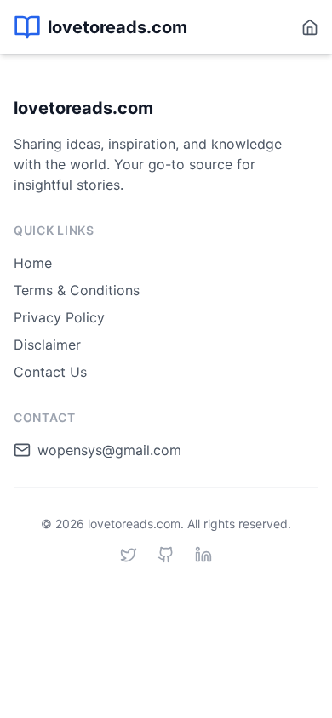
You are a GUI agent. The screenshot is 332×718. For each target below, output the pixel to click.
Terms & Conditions (77, 290)
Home (33, 262)
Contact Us (50, 371)
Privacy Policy (59, 317)
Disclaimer (47, 344)
